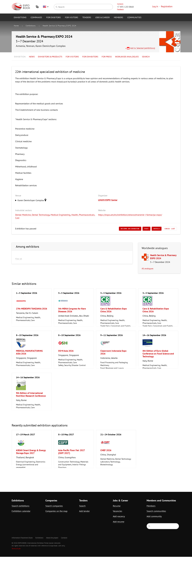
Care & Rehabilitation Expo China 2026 (113, 310)
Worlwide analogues (127, 56)
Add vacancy (119, 516)
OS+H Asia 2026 (66, 350)
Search (146, 56)
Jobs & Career (102, 17)
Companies (36, 17)
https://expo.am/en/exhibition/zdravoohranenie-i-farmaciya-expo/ (130, 214)
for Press (107, 56)
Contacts (120, 4)
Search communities (156, 511)
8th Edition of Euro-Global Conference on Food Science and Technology (158, 353)
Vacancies (117, 511)
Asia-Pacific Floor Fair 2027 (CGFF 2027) (71, 451)
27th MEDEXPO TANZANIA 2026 (31, 308)
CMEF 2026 (105, 450)
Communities (134, 17)
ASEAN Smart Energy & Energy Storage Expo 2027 (31, 451)
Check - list (170, 229)
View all (18, 259)
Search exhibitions (20, 505)
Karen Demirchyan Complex (31, 200)
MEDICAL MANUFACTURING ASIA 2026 (29, 352)
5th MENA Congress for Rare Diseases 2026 (72, 310)
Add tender (84, 511)
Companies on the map (56, 511)
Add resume (118, 521)
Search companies (54, 505)
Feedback (120, 9)
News (32, 56)
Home (16, 25)
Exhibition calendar (21, 511)
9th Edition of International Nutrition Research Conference (31, 394)
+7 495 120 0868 (125, 6)
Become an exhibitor (130, 229)
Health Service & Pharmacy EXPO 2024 (59, 25)
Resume (116, 505)
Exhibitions (20, 17)
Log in (155, 6)
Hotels (156, 229)
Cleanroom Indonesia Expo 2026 (113, 352)
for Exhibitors (90, 56)
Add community (154, 516)
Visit (146, 229)
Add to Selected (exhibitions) (142, 48)
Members (118, 17)
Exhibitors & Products (50, 56)
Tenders (86, 17)
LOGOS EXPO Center (108, 200)
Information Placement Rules (22, 538)
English (45, 7)
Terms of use (16, 548)
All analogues (147, 268)
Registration (166, 6)
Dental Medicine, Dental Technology (32, 214)
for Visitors (71, 17)
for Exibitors (53, 17)
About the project (52, 538)
